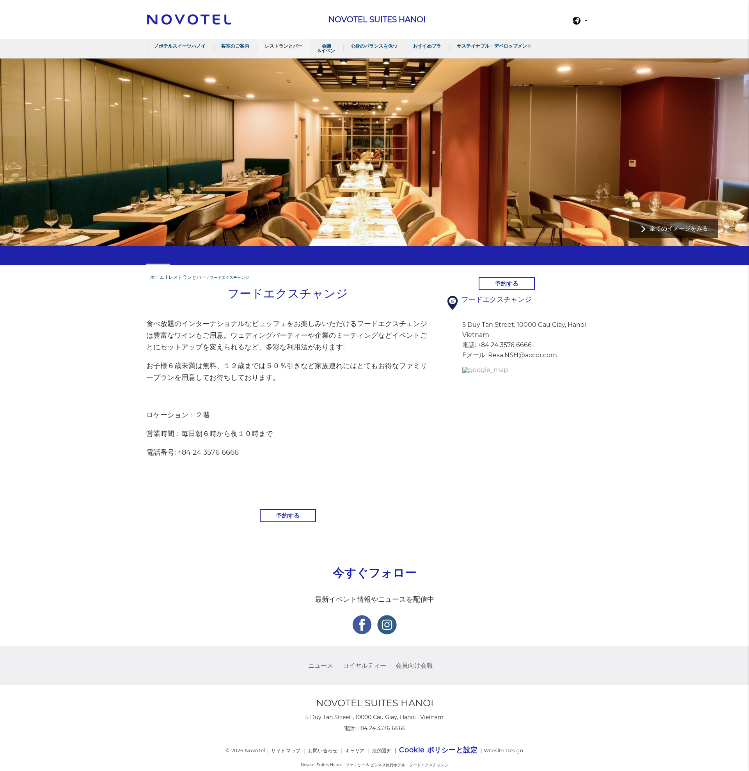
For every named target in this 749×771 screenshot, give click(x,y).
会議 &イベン (326, 48)
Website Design (503, 750)
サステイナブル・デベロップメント (494, 46)
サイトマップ (286, 750)
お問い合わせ (323, 750)
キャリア (355, 750)
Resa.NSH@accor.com (522, 355)
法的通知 (382, 750)
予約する (288, 515)
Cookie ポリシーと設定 (438, 750)
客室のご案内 (235, 46)
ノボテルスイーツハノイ (180, 46)
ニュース (320, 665)
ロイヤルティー (364, 665)
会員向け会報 (414, 665)
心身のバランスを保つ (374, 46)
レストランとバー (283, 46)
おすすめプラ (427, 46)
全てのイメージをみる (679, 228)
